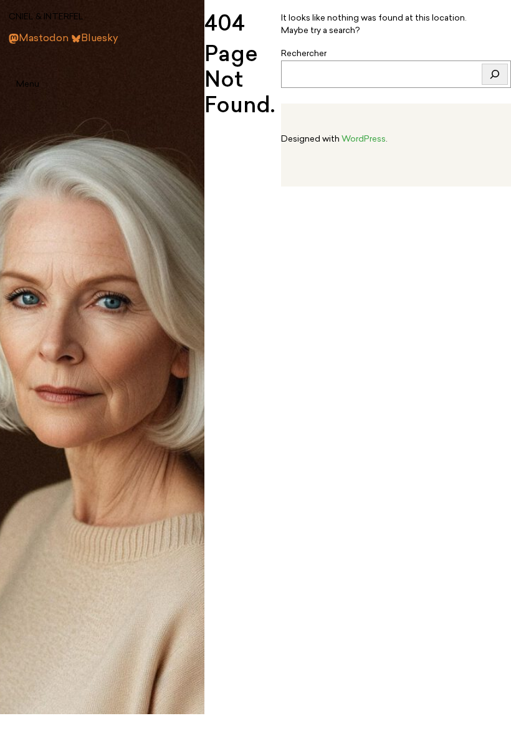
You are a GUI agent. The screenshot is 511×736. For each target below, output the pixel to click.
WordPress (363, 139)
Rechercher (304, 54)
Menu (27, 84)
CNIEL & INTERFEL (46, 17)
